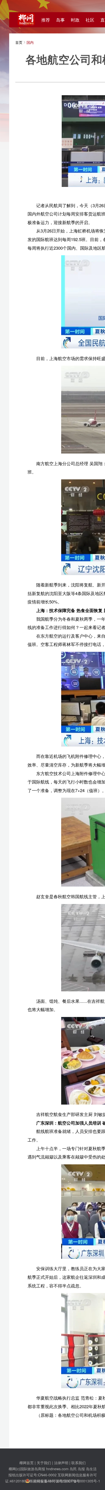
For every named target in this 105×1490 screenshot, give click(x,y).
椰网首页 (26, 1462)
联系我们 (78, 1462)
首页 (18, 42)
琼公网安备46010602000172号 (55, 1480)
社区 (90, 20)
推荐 (45, 20)
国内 (30, 42)
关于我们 (44, 1462)
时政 (75, 20)
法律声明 (61, 1462)
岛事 (60, 20)
